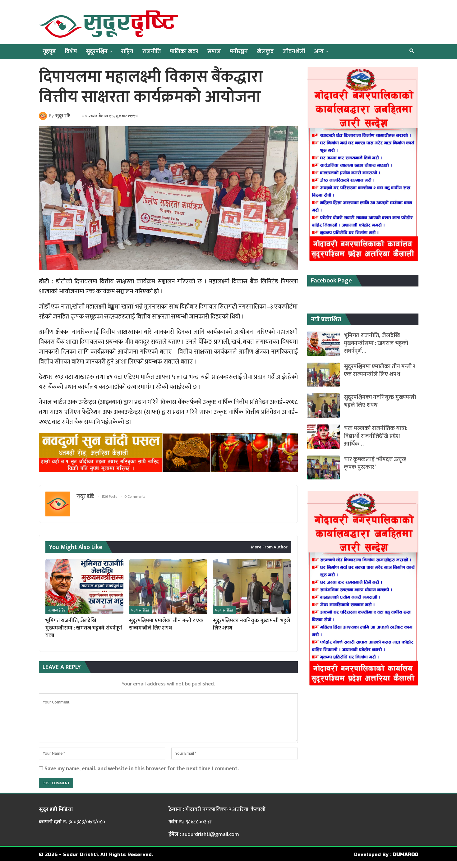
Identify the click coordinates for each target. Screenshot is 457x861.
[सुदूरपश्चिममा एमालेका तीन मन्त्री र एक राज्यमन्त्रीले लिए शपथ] (168, 586)
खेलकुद (265, 51)
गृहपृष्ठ (49, 51)
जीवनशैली (294, 51)
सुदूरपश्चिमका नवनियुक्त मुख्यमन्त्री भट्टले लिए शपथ (380, 401)
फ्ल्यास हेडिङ (57, 610)
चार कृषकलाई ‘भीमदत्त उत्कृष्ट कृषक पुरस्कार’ (375, 463)
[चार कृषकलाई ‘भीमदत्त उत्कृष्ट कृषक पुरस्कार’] (323, 468)
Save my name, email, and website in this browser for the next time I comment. (141, 768)
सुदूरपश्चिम (97, 51)
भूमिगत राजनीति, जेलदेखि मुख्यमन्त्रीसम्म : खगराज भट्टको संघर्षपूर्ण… (376, 343)
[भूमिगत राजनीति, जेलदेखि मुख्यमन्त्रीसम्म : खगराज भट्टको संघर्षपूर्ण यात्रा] (84, 586)
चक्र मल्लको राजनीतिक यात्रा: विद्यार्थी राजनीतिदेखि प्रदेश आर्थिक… (375, 436)
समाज (214, 51)
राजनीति (151, 51)
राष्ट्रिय (127, 51)
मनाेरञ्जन (239, 51)
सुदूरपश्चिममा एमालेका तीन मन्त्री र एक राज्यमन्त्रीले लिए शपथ (379, 370)
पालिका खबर (184, 51)
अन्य (319, 51)
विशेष (71, 51)
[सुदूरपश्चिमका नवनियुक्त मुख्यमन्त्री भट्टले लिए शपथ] (252, 586)
